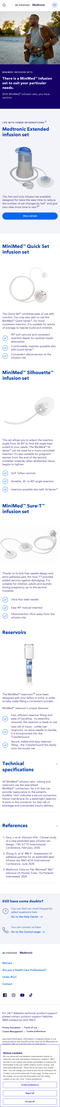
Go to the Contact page (26, 932)
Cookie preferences (36, 1031)
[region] (30, 1075)
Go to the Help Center (24, 917)
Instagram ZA (13, 995)
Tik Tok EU (31, 995)
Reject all (30, 1093)
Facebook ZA (4, 995)
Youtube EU (22, 995)
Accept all (30, 1101)
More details (30, 216)
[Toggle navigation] (54, 5)
